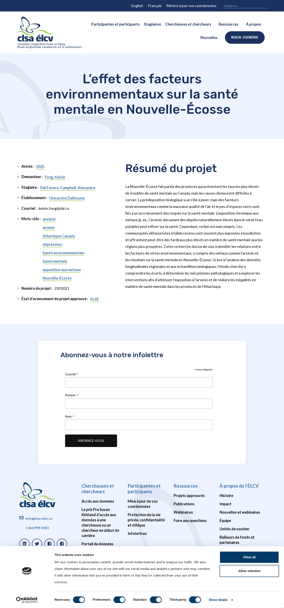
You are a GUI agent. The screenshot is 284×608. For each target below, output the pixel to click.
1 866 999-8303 (37, 528)
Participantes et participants (115, 24)
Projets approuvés (189, 495)
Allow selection (249, 571)
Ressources (228, 24)
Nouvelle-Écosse (57, 278)
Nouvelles (209, 37)
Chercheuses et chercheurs (188, 24)
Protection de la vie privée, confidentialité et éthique (146, 519)
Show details (218, 600)
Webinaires (183, 512)
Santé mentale (55, 261)
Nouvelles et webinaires (240, 512)
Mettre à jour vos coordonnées (191, 5)
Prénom (72, 395)
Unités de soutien (234, 529)
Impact (225, 504)
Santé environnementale (63, 253)
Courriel (71, 374)
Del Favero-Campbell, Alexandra (67, 187)
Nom (69, 416)
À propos (253, 24)
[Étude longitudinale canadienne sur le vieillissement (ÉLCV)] (49, 33)
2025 (40, 166)
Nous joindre (244, 37)
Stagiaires (152, 24)
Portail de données (97, 544)
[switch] (119, 599)
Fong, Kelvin (55, 177)
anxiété (49, 219)
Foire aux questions (190, 520)
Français (155, 5)
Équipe (225, 520)
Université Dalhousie (67, 198)
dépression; (52, 244)
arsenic (49, 227)
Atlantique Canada (59, 236)
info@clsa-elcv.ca (39, 518)
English (137, 5)
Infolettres (137, 533)
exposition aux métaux (62, 269)
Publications (184, 504)
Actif (94, 299)
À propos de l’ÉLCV (239, 486)
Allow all (249, 557)
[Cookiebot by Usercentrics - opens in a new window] (27, 600)
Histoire (226, 495)
